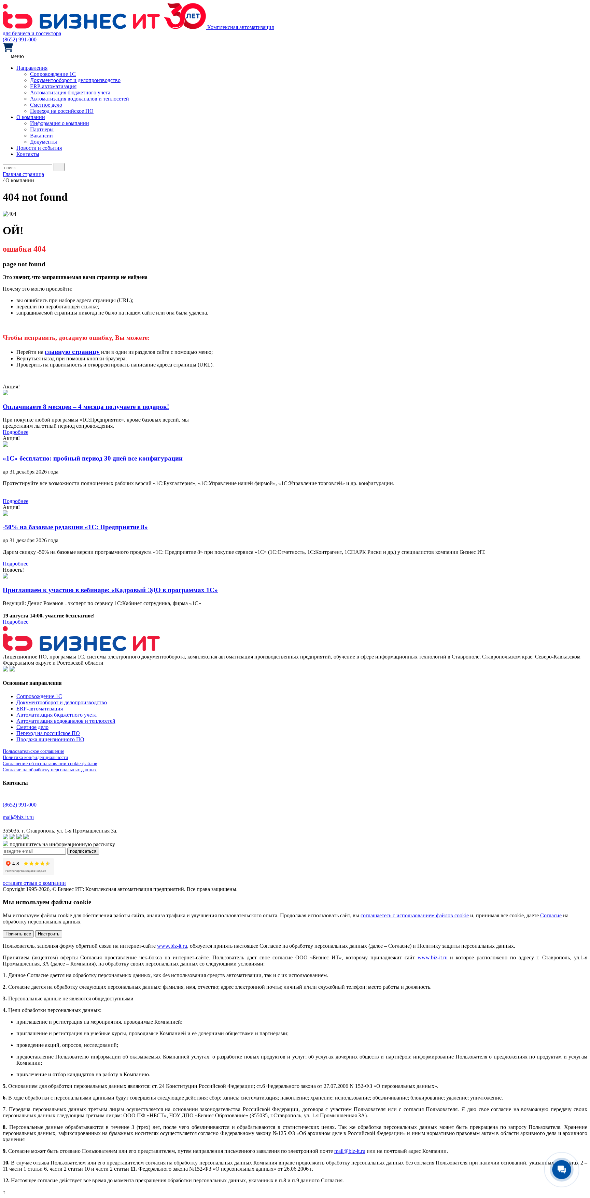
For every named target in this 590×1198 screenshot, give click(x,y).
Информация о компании (59, 123)
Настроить (48, 933)
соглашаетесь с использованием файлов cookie (415, 915)
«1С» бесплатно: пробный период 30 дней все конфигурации (93, 458)
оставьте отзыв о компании (34, 883)
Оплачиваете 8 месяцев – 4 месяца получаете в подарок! (86, 406)
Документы (43, 142)
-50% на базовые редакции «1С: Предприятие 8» (75, 527)
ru (363, 1151)
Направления (31, 68)
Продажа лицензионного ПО (50, 739)
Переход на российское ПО (62, 111)
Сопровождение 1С (53, 74)
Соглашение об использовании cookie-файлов (50, 763)
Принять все (18, 933)
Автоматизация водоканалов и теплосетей (79, 99)
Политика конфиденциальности (35, 757)
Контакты (27, 154)
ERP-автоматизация (53, 86)
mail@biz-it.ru (18, 817)
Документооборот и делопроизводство (75, 80)
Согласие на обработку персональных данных (50, 769)
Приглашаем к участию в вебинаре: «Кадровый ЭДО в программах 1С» (110, 590)
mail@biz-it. (347, 1151)
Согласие (551, 915)
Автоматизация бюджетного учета (70, 92)
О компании (30, 117)
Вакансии (41, 135)
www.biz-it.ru (172, 946)
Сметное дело (46, 105)
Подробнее (15, 432)
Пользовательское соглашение (33, 751)
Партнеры (42, 129)
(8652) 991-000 (20, 39)
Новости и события (39, 148)
